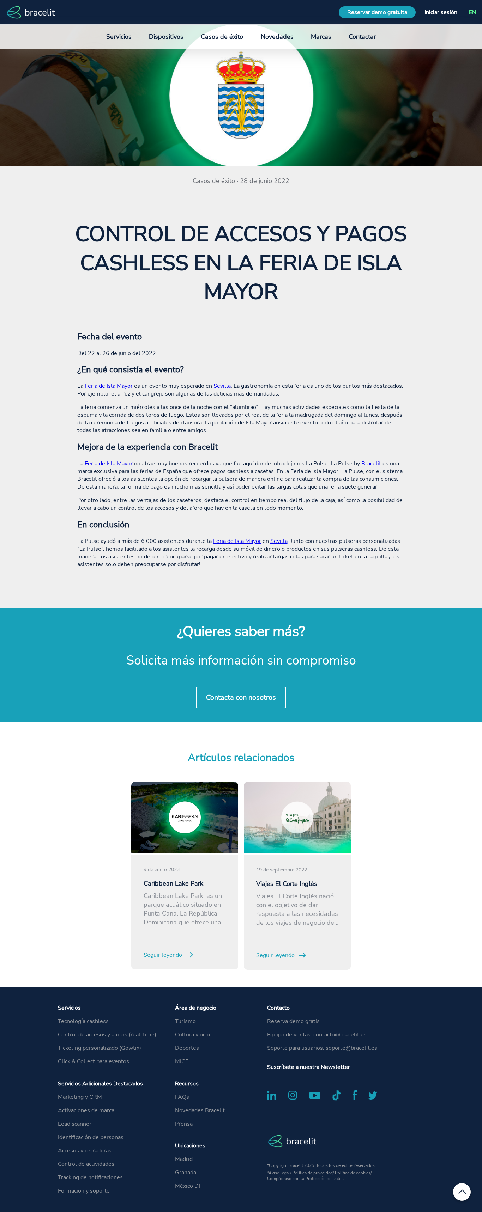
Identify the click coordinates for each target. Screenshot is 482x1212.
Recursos (187, 1084)
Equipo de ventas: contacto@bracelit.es (317, 1035)
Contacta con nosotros (241, 697)
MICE (181, 1061)
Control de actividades (86, 1164)
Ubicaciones (190, 1146)
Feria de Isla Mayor (109, 386)
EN (472, 12)
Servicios (69, 1008)
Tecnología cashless (83, 1021)
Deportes (187, 1048)
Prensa (184, 1124)
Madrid (184, 1159)
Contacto (278, 1008)
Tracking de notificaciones (90, 1177)
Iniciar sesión (440, 12)
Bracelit (371, 463)
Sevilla (222, 386)
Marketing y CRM (80, 1097)
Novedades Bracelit (200, 1110)
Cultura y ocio (192, 1035)
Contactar (362, 36)
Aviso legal (279, 1173)
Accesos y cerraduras (85, 1151)
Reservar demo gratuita (377, 12)
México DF (188, 1186)
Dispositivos (166, 36)
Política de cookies (352, 1173)
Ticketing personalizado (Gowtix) (99, 1048)
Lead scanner (74, 1124)
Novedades (277, 36)
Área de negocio (195, 1008)
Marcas (321, 36)
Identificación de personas (90, 1137)
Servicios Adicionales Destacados (100, 1084)
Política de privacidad (312, 1173)
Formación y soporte (84, 1191)
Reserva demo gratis (293, 1021)
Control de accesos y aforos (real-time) (107, 1035)
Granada (185, 1172)
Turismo (185, 1021)
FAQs (182, 1097)
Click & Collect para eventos (93, 1061)
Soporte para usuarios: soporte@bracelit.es (322, 1048)
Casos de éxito (222, 36)
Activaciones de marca (86, 1110)
